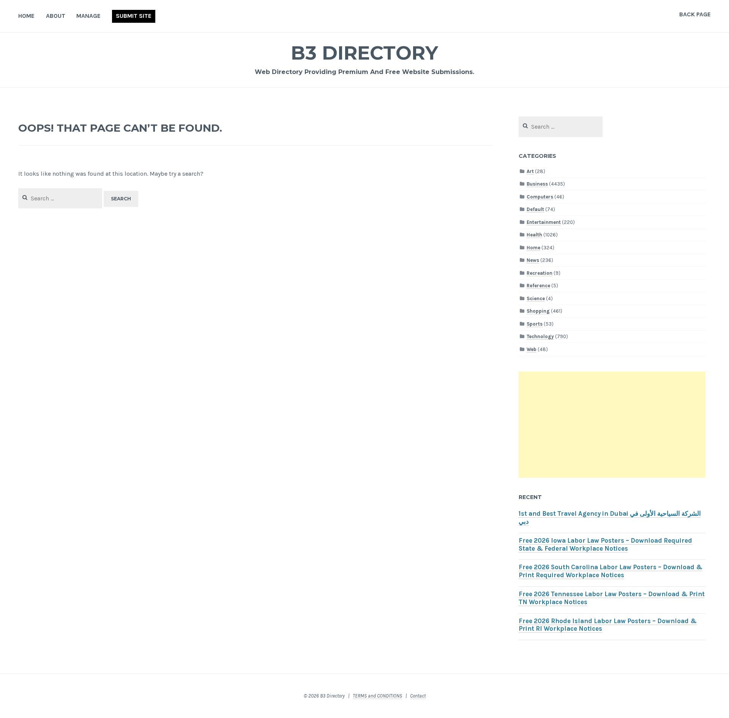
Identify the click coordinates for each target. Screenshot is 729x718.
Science (536, 298)
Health (534, 235)
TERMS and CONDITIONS (377, 696)
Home (26, 15)
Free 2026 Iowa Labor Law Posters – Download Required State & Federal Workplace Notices (605, 544)
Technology (540, 336)
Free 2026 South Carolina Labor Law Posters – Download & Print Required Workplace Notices (610, 571)
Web (531, 349)
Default (535, 209)
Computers (540, 197)
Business (537, 184)
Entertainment (544, 222)
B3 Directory (364, 53)
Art (530, 171)
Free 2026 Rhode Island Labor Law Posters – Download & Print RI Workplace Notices (608, 625)
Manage (88, 15)
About (55, 15)
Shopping (538, 311)
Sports (535, 324)
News (533, 260)
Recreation (539, 273)
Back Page (695, 14)
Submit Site (133, 15)
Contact (418, 696)
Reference (538, 285)
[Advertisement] (612, 425)
